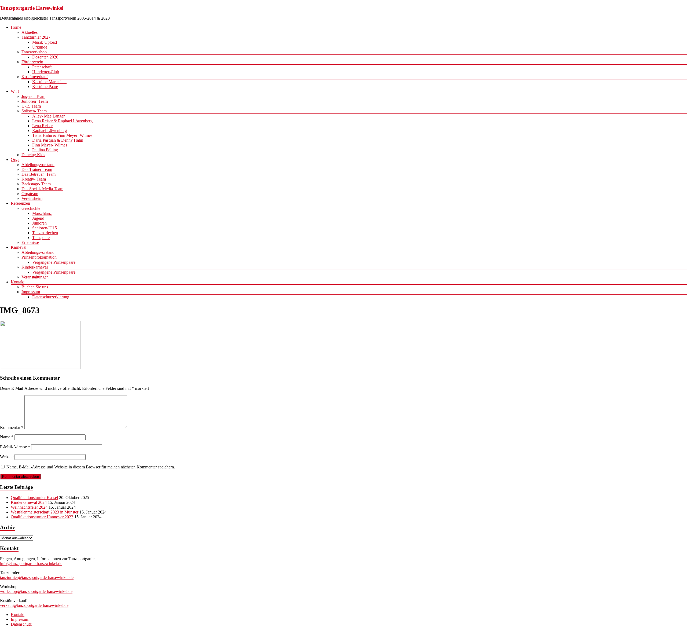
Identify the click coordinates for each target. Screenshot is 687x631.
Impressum (30, 291)
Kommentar (11, 427)
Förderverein (32, 62)
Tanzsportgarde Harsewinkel (31, 8)
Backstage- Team (36, 184)
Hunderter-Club (45, 71)
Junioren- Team (34, 101)
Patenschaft (42, 67)
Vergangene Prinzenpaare (53, 262)
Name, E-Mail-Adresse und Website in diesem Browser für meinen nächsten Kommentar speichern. (90, 467)
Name (6, 437)
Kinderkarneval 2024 (29, 502)
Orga (15, 159)
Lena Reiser (42, 125)
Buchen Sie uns (34, 287)
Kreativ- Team (33, 179)
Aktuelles (29, 32)
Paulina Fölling (45, 150)
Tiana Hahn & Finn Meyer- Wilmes (62, 135)
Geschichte (30, 208)
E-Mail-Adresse (15, 447)
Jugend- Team (33, 96)
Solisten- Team (34, 111)
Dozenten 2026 (45, 57)
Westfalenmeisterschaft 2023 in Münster (44, 512)
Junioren (39, 223)
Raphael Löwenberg (49, 130)
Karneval (18, 247)
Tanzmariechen (45, 232)
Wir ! (15, 91)
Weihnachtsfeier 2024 (29, 507)
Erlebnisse (30, 242)
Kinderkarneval (34, 267)
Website (6, 456)
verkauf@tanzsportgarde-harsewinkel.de (34, 605)
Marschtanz (42, 213)
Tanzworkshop (34, 52)
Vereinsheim (31, 198)
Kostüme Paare (45, 86)
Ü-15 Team (31, 106)
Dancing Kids (33, 154)
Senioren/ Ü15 (44, 228)
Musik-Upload (44, 42)
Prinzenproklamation (39, 257)
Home (16, 27)
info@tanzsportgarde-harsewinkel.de (31, 563)
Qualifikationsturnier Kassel (34, 497)
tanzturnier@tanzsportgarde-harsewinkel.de (37, 577)
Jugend (38, 218)
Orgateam (29, 193)
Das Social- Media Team (42, 188)
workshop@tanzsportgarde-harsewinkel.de (36, 591)
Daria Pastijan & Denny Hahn (57, 140)
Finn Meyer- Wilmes (49, 145)
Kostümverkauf (34, 76)
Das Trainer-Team (36, 169)
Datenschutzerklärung (50, 297)
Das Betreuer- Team (38, 174)
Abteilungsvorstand (37, 164)
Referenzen (20, 203)
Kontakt (17, 282)
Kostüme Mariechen (49, 81)
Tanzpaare (41, 237)
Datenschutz (21, 624)
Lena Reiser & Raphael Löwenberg (62, 121)
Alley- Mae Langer (48, 116)
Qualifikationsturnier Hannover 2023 (42, 517)
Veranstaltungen (35, 277)
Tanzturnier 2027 (35, 37)
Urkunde (39, 47)
